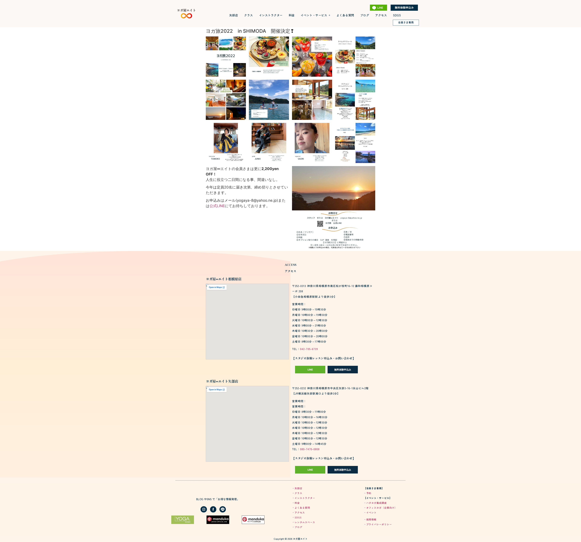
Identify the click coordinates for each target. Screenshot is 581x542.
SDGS (397, 15)
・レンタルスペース (303, 522)
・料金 (296, 503)
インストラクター (271, 15)
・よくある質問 (301, 507)
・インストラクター (303, 498)
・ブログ (297, 527)
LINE (310, 369)
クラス (248, 15)
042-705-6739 (309, 349)
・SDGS (297, 517)
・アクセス (298, 512)
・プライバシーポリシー (378, 524)
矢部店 (233, 15)
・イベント (370, 512)
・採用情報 (370, 519)
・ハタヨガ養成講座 (375, 503)
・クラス (297, 493)
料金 (292, 15)
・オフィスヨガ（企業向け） (380, 507)
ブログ (364, 15)
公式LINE (217, 206)
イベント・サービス (314, 15)
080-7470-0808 (310, 449)
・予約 (367, 493)
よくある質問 (345, 15)
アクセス (381, 15)
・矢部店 (297, 488)
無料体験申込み (342, 369)
